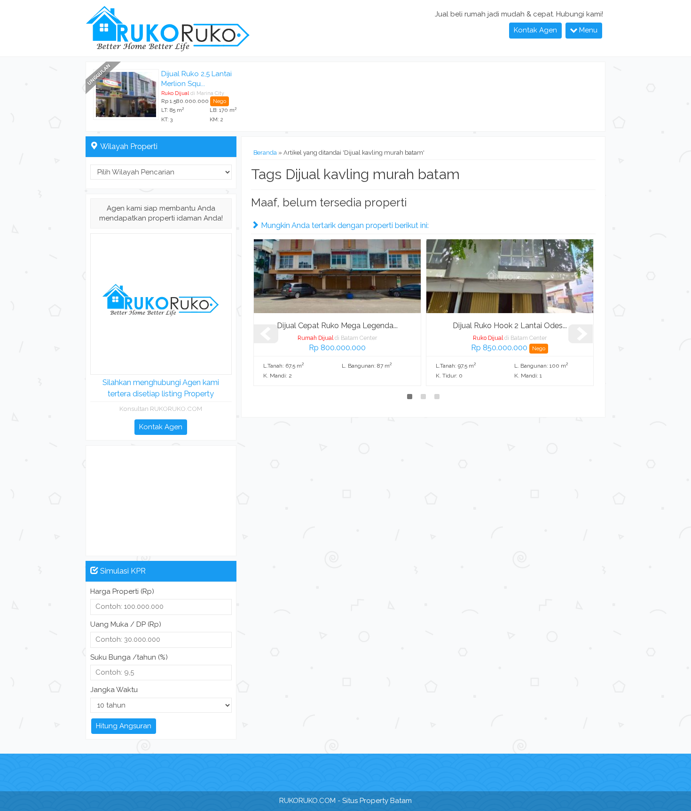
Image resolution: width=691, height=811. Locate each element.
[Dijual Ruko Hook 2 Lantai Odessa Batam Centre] (509, 275)
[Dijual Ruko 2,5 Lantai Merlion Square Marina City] (126, 94)
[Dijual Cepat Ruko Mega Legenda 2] (337, 275)
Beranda (265, 152)
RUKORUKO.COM (307, 800)
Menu (587, 30)
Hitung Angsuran (123, 726)
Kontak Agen (535, 30)
